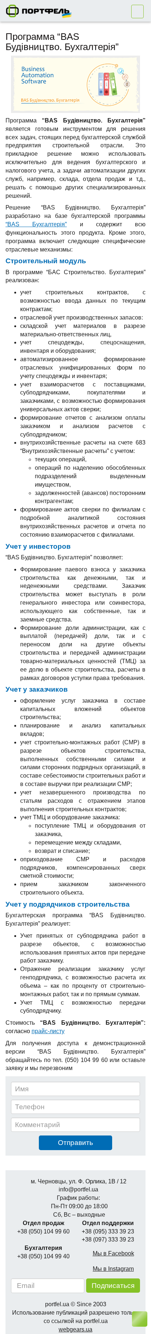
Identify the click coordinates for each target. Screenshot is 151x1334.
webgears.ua (75, 1329)
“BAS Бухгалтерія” (36, 224)
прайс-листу (48, 1031)
